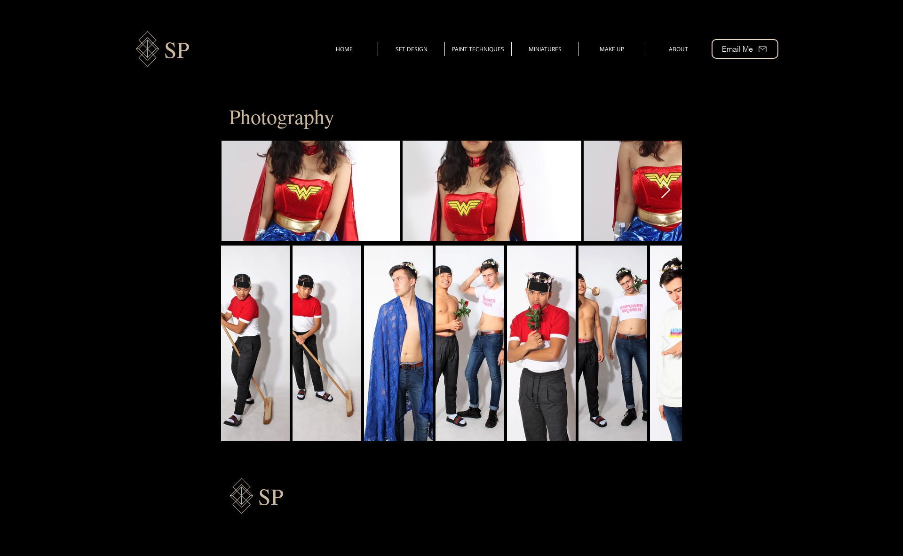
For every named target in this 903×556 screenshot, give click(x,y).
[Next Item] (665, 190)
